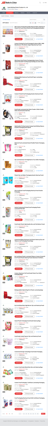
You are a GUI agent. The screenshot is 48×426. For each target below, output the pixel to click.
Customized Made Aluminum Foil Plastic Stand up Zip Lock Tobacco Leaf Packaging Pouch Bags (29, 240)
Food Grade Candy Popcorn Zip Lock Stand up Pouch (28, 336)
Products (10, 12)
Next (43, 413)
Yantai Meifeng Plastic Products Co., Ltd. (17, 7)
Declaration (37, 421)
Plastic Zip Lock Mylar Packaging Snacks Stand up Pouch (29, 175)
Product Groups (7, 19)
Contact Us (35, 12)
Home (3, 12)
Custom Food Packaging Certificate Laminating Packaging (29, 382)
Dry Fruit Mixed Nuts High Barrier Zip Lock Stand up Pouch (29, 305)
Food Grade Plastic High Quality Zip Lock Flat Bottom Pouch (30, 224)
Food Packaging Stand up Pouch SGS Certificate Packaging (29, 398)
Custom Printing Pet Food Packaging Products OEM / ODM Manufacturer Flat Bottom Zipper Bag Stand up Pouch (29, 44)
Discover (28, 12)
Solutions (22, 12)
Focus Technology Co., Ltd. (15, 421)
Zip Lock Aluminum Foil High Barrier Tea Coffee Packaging (29, 159)
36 (9, 413)
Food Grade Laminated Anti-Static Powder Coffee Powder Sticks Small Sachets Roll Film (29, 110)
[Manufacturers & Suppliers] (9, 2)
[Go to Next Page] (44, 23)
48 (12, 413)
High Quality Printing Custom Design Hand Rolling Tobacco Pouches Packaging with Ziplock (29, 126)
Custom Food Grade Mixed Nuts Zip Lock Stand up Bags (29, 367)
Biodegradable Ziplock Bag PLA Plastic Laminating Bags (29, 290)
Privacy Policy (42, 421)
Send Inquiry (18, 39)
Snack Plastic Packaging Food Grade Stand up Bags (28, 320)
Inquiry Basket (40, 39)
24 (6, 413)
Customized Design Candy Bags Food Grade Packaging (28, 351)
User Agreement (31, 421)
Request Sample (30, 39)
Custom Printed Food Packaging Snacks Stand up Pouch (29, 94)
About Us (16, 12)
